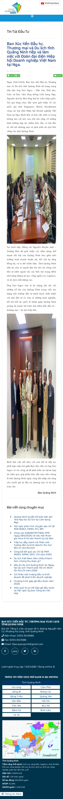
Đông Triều (16, 696)
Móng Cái (45, 692)
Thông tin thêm (12, 794)
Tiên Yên (16, 705)
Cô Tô (16, 715)
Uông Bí (16, 692)
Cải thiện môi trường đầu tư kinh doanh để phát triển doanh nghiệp (33, 576)
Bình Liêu (46, 710)
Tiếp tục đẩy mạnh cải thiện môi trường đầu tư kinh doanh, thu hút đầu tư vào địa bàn (33, 545)
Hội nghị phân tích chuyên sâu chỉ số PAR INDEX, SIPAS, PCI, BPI (34, 527)
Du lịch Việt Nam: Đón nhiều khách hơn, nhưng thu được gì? (33, 560)
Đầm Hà (16, 710)
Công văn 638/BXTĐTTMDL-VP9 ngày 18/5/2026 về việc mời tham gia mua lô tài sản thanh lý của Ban (34, 535)
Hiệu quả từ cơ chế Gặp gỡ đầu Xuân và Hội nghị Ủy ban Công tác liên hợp (34, 590)
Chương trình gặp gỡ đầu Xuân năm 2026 (34, 582)
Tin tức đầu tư (18, 31)
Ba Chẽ (46, 705)
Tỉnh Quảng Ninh (31, 682)
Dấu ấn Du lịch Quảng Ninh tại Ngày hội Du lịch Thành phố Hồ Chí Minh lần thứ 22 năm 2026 (34, 567)
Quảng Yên (46, 696)
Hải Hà (46, 701)
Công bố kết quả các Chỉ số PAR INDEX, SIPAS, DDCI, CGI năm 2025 (33, 553)
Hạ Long (16, 687)
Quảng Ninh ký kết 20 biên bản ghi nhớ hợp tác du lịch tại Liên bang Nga (33, 519)
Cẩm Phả (46, 687)
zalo (15, 651)
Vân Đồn (16, 701)
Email (59, 75)
